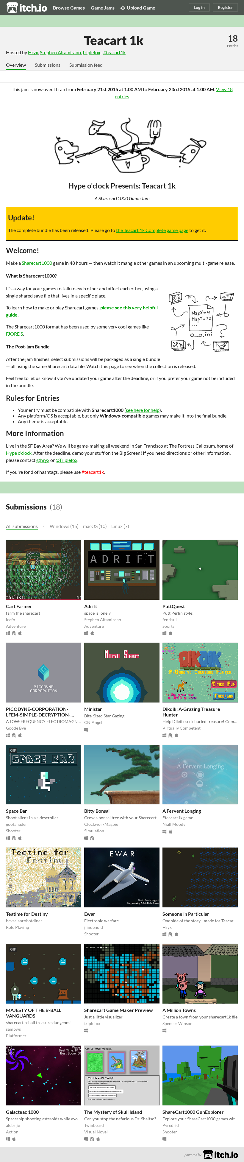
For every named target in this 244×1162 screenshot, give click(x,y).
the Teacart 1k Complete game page (152, 230)
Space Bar (16, 811)
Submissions (47, 65)
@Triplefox (66, 460)
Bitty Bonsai (97, 811)
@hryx (42, 460)
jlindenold (93, 927)
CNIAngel (93, 722)
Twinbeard (94, 1125)
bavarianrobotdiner (24, 920)
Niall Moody (173, 824)
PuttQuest (173, 606)
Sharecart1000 (37, 263)
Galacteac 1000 (22, 1112)
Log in (199, 7)
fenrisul (169, 619)
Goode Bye (16, 727)
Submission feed (86, 65)
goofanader (16, 824)
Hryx (33, 52)
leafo (10, 619)
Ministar (93, 709)
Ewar (89, 914)
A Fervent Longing (181, 811)
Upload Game (141, 7)
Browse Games (69, 7)
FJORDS (14, 334)
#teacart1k (114, 52)
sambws (13, 1029)
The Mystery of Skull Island (113, 1112)
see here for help (142, 410)
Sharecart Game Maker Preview (118, 1010)
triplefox (91, 52)
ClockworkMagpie (101, 824)
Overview (16, 65)
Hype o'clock (19, 453)
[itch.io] (220, 1154)
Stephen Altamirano (60, 52)
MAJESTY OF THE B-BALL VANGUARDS (33, 1012)
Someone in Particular (185, 914)
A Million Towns (179, 1010)
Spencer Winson (177, 1023)
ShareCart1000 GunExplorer (193, 1112)
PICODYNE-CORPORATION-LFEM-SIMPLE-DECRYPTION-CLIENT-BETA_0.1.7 (38, 714)
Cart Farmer (19, 606)
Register (225, 7)
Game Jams (103, 7)
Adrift (90, 606)
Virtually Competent (181, 727)
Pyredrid (170, 1125)
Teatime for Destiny (27, 914)
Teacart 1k (113, 40)
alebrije (13, 1125)
